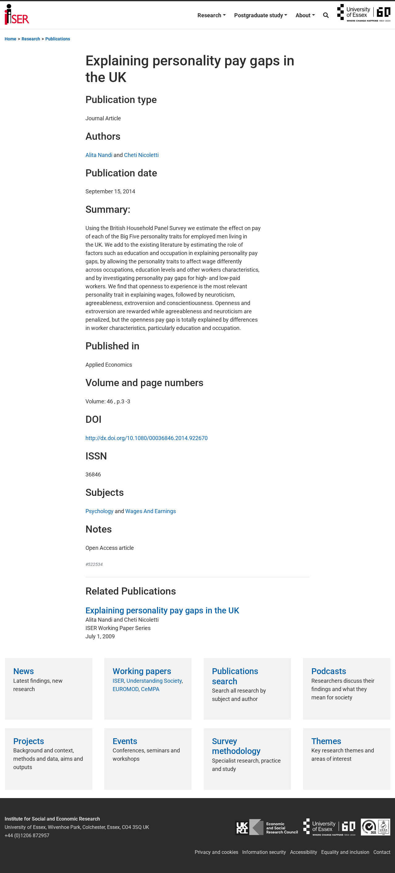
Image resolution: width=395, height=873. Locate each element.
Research (209, 15)
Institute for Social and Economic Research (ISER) (17, 15)
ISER (118, 680)
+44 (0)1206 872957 (27, 835)
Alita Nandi (98, 155)
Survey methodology (236, 746)
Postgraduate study (258, 15)
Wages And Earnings (150, 511)
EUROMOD (126, 689)
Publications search (235, 676)
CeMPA (150, 689)
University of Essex (363, 15)
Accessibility (303, 852)
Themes (326, 741)
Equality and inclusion (345, 852)
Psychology (99, 511)
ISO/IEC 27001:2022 (375, 827)
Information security (264, 852)
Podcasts (328, 671)
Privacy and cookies (216, 852)
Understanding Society (154, 680)
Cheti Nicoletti (141, 155)
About (303, 15)
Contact (381, 852)
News (23, 671)
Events (125, 741)
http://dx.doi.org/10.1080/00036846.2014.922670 (146, 438)
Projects (28, 741)
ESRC (266, 827)
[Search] (326, 15)
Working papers (142, 671)
